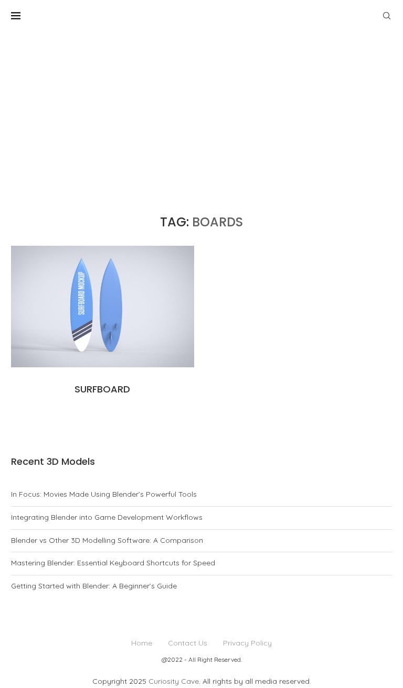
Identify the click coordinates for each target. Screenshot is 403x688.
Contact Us (187, 643)
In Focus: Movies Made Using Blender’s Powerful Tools (104, 494)
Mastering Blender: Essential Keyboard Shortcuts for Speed (113, 562)
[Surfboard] (102, 307)
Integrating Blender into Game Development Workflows (107, 517)
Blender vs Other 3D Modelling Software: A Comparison (107, 540)
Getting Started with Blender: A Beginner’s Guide (94, 586)
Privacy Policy (247, 643)
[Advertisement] (201, 110)
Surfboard (102, 389)
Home (141, 643)
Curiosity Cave (174, 681)
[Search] (386, 16)
